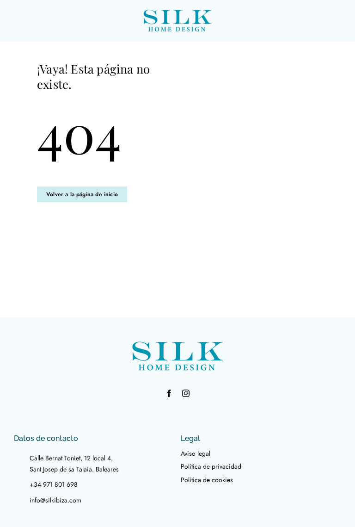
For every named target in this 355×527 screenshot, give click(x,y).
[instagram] (186, 393)
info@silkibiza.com (55, 500)
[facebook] (169, 393)
